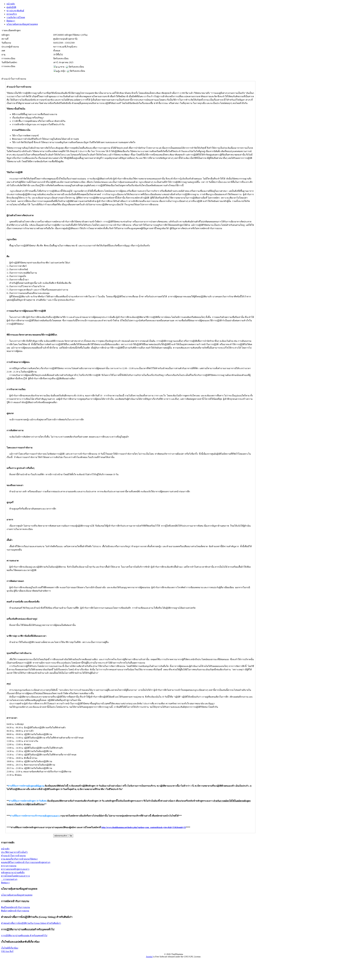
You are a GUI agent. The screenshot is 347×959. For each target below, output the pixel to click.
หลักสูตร (5, 35)
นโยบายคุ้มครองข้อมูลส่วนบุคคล (22, 24)
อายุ (3, 54)
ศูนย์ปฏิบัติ (11, 7)
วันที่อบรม (6, 43)
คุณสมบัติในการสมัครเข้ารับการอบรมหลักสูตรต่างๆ (25, 862)
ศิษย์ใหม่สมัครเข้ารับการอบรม (15, 907)
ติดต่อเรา (11, 21)
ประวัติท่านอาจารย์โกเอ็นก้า (14, 852)
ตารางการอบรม (8, 866)
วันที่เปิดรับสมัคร (9, 62)
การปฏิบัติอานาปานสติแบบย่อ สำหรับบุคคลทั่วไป (24, 935)
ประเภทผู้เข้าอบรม (10, 47)
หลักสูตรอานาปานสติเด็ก (13, 872)
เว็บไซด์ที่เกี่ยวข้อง (9, 948)
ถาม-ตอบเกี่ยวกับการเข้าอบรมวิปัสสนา (19, 859)
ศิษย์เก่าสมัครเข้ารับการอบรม (15, 911)
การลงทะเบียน (8, 58)
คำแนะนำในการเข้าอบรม (13, 855)
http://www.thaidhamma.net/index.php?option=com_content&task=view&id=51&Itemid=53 (143, 827)
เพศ (3, 50)
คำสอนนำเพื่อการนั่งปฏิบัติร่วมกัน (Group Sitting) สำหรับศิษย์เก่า (31, 923)
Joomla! (149, 956)
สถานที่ (4, 39)
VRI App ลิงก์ (7, 951)
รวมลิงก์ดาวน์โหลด (16, 17)
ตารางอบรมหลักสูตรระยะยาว (15, 869)
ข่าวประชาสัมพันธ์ (15, 10)
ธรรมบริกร (12, 14)
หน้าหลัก (11, 4)
